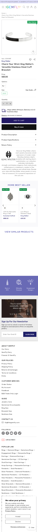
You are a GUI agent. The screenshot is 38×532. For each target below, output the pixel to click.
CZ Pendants (24, 475)
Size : (17, 90)
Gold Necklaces (17, 493)
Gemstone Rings (27, 450)
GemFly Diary (7, 352)
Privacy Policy (7, 364)
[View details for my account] (31, 8)
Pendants (5, 468)
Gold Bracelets (16, 481)
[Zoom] (33, 52)
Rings (4, 450)
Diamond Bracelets (23, 484)
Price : (4, 74)
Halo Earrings (19, 462)
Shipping (4, 115)
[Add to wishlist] (30, 59)
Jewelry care (7, 402)
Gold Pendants (16, 468)
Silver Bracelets (8, 484)
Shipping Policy (7, 367)
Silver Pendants (7, 472)
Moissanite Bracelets (24, 490)
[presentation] (3, 205)
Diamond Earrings (17, 456)
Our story (5, 349)
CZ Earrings (22, 459)
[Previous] (3, 38)
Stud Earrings (7, 462)
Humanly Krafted (9, 216)
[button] (35, 7)
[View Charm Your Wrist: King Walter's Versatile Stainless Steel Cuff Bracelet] (10, 243)
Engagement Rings (9, 453)
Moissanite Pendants (23, 478)
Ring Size (5, 408)
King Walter (25, 216)
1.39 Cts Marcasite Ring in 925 (9, 212)
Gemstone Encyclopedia (11, 405)
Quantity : (5, 99)
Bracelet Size (7, 411)
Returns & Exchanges (10, 370)
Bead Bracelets (8, 490)
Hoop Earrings (7, 465)
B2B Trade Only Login (10, 394)
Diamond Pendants (22, 472)
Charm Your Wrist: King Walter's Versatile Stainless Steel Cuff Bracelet (9, 261)
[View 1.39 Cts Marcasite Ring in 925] (10, 196)
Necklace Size (7, 414)
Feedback (5, 390)
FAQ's (4, 376)
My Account (6, 387)
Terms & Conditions (9, 373)
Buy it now (19, 127)
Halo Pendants (7, 478)
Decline (18, 521)
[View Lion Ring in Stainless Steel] (28, 196)
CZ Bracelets (24, 487)
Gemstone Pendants (9, 475)
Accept (17, 516)
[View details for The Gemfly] (12, 7)
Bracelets (5, 481)
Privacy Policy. (10, 511)
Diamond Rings (13, 450)
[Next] (34, 38)
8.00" (4, 93)
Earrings (5, 456)
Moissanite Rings (24, 453)
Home (3, 13)
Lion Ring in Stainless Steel (26, 212)
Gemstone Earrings (9, 459)
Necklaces (5, 493)
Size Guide (29, 90)
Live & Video (10, 440)
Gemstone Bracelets (9, 487)
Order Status (7, 384)
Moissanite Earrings (22, 465)
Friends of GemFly (9, 355)
